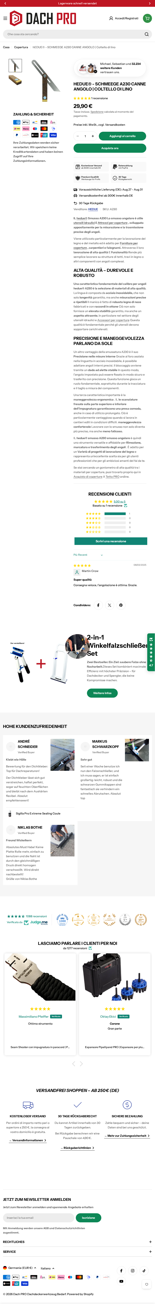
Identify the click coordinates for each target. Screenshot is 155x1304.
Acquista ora (110, 148)
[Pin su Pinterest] (121, 605)
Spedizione (97, 111)
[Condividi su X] (109, 605)
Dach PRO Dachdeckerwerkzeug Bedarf (39, 1294)
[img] (82, 565)
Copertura (21, 47)
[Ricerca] (146, 34)
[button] (5, 3)
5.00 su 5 (120, 501)
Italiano (46, 1268)
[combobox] (77, 34)
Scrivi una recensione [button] (111, 541)
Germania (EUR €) (20, 1268)
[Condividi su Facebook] (98, 605)
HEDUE (93, 209)
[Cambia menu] (5, 18)
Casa (6, 47)
